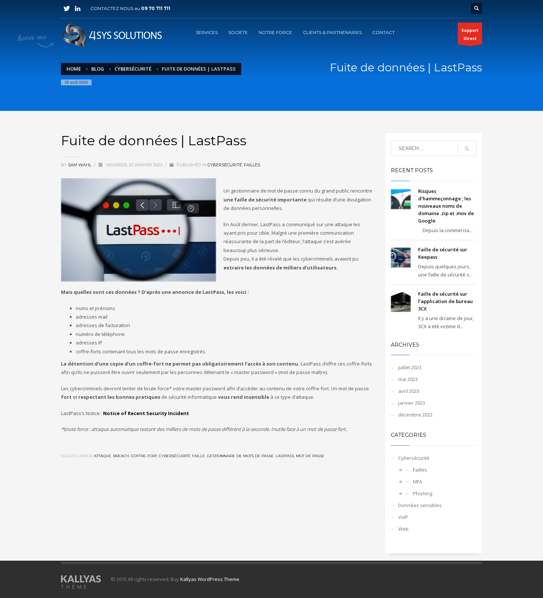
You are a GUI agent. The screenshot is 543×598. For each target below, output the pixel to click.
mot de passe (310, 455)
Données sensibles (420, 505)
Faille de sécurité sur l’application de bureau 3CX (445, 301)
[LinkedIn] (77, 8)
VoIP (403, 517)
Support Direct (469, 34)
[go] (467, 148)
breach (121, 455)
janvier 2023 (411, 403)
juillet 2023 (409, 367)
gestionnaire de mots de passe (240, 455)
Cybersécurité (225, 164)
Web (403, 529)
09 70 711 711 (155, 8)
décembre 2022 (415, 414)
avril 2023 (408, 391)
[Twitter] (66, 8)
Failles (252, 164)
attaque (102, 455)
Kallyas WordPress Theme (209, 579)
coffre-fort (144, 455)
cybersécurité (174, 455)
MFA (417, 481)
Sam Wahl (80, 164)
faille (198, 455)
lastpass (285, 455)
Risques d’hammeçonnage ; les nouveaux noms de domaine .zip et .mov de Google (446, 206)
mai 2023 (408, 379)
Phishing (422, 493)
